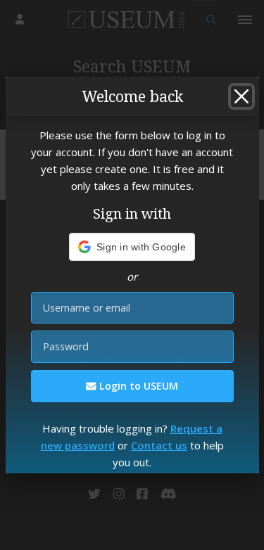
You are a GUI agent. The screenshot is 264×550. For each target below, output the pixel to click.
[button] (132, 247)
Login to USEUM (137, 385)
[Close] (241, 96)
